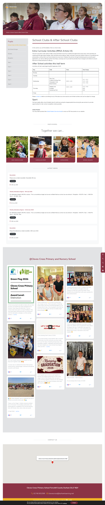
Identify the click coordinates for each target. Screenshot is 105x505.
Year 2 (9, 67)
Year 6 (9, 84)
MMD (70, 500)
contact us (38, 96)
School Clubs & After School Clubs (17, 45)
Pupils (10, 41)
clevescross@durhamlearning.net (61, 493)
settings (65, 503)
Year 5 (9, 80)
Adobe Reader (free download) (54, 111)
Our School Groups (13, 49)
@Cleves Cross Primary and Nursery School (53, 259)
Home (7, 32)
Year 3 (9, 71)
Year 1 (9, 62)
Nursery (10, 54)
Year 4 (9, 75)
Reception (10, 58)
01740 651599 (39, 493)
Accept (74, 502)
